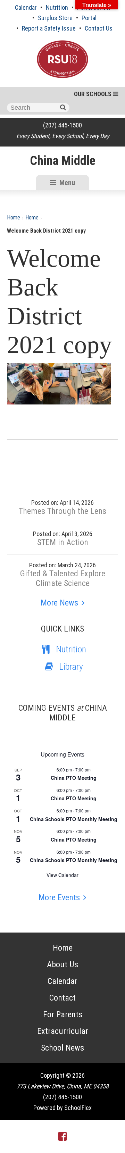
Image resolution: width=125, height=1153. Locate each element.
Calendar (26, 7)
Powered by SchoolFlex (62, 1107)
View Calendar (62, 874)
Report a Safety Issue (49, 28)
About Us (62, 964)
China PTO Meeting (74, 777)
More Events (59, 897)
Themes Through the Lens (62, 511)
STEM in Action (62, 542)
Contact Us (98, 28)
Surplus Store (55, 18)
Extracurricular (62, 1031)
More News (59, 603)
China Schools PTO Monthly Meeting (73, 819)
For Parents (62, 1014)
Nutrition (57, 7)
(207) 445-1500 (62, 125)
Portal (89, 18)
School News (62, 1048)
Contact (62, 998)
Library (71, 666)
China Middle (62, 160)
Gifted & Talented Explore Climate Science (62, 578)
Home (13, 217)
